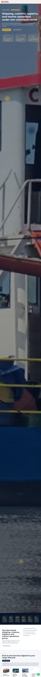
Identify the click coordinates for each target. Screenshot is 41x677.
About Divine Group (6, 645)
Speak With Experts (17, 29)
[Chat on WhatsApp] (38, 674)
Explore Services (6, 29)
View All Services (6, 660)
